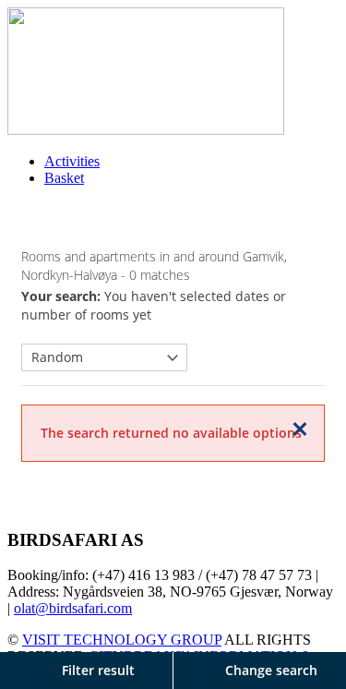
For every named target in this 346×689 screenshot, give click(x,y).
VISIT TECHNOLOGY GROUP (121, 639)
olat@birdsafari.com (73, 608)
